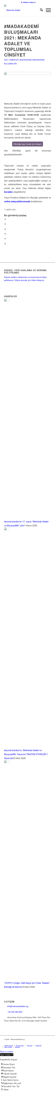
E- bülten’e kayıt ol (28, 2)
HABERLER (14, 59)
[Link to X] (31, 1042)
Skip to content (6, 1051)
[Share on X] (8, 223)
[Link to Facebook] (26, 1042)
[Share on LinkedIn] (8, 238)
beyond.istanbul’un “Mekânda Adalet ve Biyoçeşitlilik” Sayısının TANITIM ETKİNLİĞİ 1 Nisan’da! (26, 754)
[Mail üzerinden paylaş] (8, 243)
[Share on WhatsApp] (8, 228)
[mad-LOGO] (23, 10)
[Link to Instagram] (35, 1042)
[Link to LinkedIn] (40, 1042)
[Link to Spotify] (48, 1042)
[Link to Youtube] (44, 1042)
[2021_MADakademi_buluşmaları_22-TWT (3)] (27, 85)
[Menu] (47, 10)
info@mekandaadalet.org (17, 1006)
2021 (6, 59)
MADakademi (26, 59)
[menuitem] (28, 2)
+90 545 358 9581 (15, 1011)
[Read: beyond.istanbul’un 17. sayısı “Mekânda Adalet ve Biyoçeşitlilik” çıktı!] (6, 300)
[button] (6, 1054)
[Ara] (40, 10)
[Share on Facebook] (8, 218)
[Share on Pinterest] (8, 233)
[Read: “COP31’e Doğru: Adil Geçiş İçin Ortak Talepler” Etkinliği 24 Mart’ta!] (6, 762)
